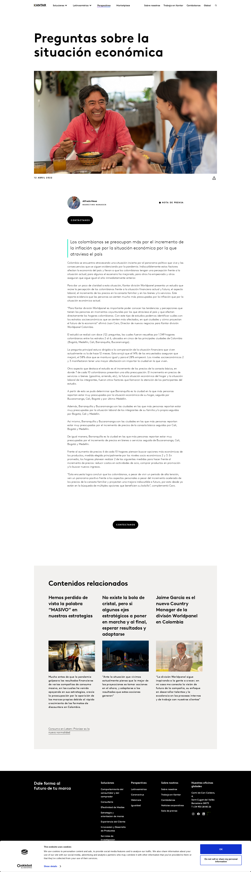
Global (207, 6)
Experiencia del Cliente (113, 822)
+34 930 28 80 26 (202, 807)
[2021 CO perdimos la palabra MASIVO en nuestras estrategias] (72, 656)
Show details (50, 866)
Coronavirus (137, 795)
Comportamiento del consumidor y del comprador (112, 793)
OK (221, 849)
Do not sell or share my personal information (221, 860)
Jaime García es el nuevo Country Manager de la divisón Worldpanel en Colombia (176, 610)
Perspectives (104, 6)
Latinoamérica (139, 789)
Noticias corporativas (172, 805)
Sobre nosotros (152, 6)
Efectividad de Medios (112, 807)
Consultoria (107, 802)
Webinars (136, 800)
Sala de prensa (169, 811)
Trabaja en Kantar (173, 6)
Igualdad (136, 805)
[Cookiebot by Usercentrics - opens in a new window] (24, 866)
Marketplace (123, 6)
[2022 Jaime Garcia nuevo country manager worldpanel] (179, 656)
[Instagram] (193, 814)
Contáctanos (193, 6)
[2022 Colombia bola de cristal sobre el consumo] (125, 656)
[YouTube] (209, 814)
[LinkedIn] (203, 814)
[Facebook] (198, 814)
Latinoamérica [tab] (81, 6)
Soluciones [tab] (58, 6)
